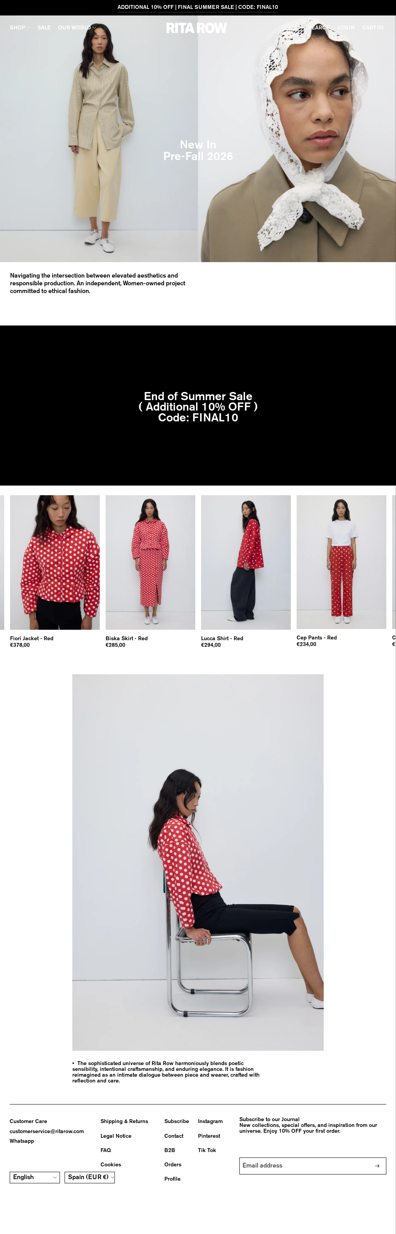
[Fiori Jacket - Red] (55, 562)
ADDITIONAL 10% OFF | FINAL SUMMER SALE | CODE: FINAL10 (198, 7)
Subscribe (176, 1121)
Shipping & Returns (124, 1121)
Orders (172, 1164)
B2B (169, 1150)
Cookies (111, 1164)
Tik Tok (207, 1150)
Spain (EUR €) (88, 1177)
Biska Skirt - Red (127, 638)
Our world (74, 28)
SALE (44, 28)
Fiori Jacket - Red (31, 638)
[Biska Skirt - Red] (150, 562)
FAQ (106, 1150)
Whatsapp (22, 1141)
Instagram (210, 1121)
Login (346, 28)
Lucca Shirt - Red (222, 638)
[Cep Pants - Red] (341, 562)
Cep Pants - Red (317, 638)
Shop (17, 28)
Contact (173, 1136)
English (23, 1177)
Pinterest (209, 1136)
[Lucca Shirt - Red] (246, 562)
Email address (263, 1157)
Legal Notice (116, 1136)
